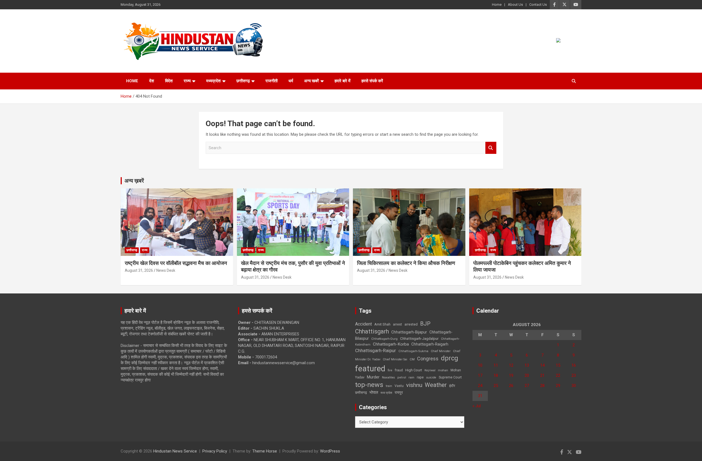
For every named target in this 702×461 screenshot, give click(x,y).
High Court (413, 370)
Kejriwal (429, 370)
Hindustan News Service (175, 451)
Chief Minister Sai (395, 359)
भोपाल (373, 392)
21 (542, 375)
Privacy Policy (214, 451)
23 (573, 375)
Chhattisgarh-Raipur (375, 350)
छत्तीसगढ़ (243, 80)
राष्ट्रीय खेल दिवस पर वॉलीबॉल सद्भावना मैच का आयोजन (176, 263)
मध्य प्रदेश (386, 393)
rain (411, 377)
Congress (427, 358)
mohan (443, 370)
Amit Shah (382, 324)
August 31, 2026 (139, 270)
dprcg (449, 358)
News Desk (165, 270)
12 (511, 365)
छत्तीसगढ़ (361, 393)
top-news (369, 385)
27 (527, 385)
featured (370, 368)
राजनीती (271, 80)
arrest (397, 324)
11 (496, 365)
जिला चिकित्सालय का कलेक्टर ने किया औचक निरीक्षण (406, 263)
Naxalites (388, 377)
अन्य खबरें (311, 80)
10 (480, 365)
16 (573, 365)
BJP (425, 323)
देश (151, 80)
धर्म (290, 80)
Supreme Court (450, 377)
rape (420, 377)
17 (480, 375)
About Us (515, 4)
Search (490, 148)
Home (497, 4)
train (389, 386)
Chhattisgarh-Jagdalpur (419, 338)
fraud (399, 370)
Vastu (399, 386)
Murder (373, 377)
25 (496, 385)
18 (496, 375)
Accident (363, 324)
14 (542, 365)
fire (390, 370)
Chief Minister (441, 351)
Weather (436, 384)
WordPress (330, 451)
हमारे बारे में (342, 80)
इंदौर (452, 386)
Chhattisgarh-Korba (391, 344)
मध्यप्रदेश (213, 80)
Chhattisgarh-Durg (384, 339)
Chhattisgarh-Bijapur (409, 332)
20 (527, 375)
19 (511, 375)
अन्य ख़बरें (134, 180)
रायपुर (399, 392)
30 (573, 385)
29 (558, 385)
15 (558, 365)
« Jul (476, 405)
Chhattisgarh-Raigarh (429, 344)
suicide (431, 377)
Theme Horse (264, 451)
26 (511, 385)
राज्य (187, 80)
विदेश (169, 80)
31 (480, 395)
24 (480, 385)
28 (542, 385)
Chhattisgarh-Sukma (413, 351)
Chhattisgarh (372, 331)
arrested (411, 324)
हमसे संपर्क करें (372, 80)
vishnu (414, 385)
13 (527, 365)
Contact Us (538, 4)
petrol (401, 377)
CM (412, 359)
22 (558, 375)
